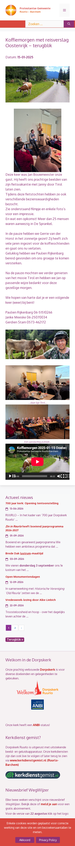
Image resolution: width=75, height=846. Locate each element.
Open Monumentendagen (22, 576)
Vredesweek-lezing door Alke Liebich (30, 600)
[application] (37, 462)
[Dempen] (60, 476)
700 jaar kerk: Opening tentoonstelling (31, 503)
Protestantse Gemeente (35, 8)
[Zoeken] (69, 24)
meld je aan (49, 804)
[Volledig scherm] (66, 476)
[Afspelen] (12, 476)
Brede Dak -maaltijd (24, 553)
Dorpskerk (47, 669)
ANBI (36, 725)
